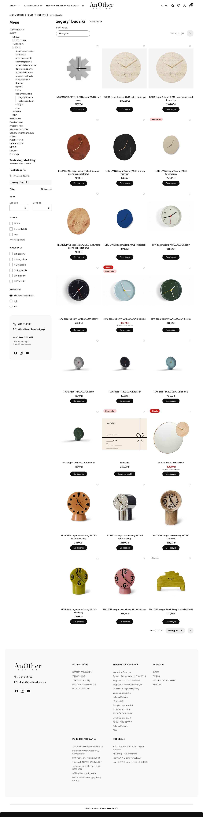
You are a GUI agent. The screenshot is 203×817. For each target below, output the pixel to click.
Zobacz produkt (125, 474)
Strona (173, 33)
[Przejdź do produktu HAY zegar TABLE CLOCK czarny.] (124, 363)
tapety (18, 86)
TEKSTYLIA (17, 44)
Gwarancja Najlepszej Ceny (126, 688)
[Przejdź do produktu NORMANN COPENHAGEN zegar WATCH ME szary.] (78, 68)
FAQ (115, 730)
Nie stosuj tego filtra (24, 295)
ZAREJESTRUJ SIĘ (81, 680)
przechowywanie (23, 58)
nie (15, 306)
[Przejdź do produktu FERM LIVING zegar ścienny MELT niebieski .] (124, 216)
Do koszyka (79, 109)
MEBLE (15, 36)
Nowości (14, 150)
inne (17, 108)
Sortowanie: (62, 27)
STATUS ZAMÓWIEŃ (82, 672)
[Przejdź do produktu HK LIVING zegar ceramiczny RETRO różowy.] (124, 581)
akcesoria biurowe (24, 72)
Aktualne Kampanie (19, 129)
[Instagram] (21, 353)
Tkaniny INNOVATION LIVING (86, 762)
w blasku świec (22, 79)
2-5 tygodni (19, 275)
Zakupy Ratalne (120, 697)
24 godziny (19, 253)
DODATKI (41, 15)
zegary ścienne (26, 97)
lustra (18, 90)
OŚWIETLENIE (19, 40)
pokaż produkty (26, 101)
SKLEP (30, 15)
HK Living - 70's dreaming (125, 753)
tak (15, 301)
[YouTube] (27, 353)
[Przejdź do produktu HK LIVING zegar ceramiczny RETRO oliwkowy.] (78, 581)
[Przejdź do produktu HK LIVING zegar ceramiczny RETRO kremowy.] (170, 507)
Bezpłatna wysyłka (122, 693)
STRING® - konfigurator (84, 773)
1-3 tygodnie (20, 264)
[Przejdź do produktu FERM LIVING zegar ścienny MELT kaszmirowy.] (170, 142)
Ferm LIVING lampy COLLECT (127, 757)
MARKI (13, 136)
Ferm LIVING (20, 229)
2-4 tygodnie (20, 270)
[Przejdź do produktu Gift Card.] (124, 434)
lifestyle (19, 104)
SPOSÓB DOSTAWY (122, 713)
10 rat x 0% (118, 701)
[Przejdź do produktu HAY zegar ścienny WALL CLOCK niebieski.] (124, 290)
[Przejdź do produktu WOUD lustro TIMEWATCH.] (170, 434)
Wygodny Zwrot (121, 672)
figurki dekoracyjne (24, 51)
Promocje (14, 154)
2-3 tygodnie (20, 259)
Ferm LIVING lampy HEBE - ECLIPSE (130, 762)
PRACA (156, 676)
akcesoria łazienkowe (25, 65)
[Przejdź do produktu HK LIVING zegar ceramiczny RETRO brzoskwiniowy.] (78, 507)
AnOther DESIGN (17, 15)
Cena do (37, 202)
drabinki (19, 83)
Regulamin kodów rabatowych (127, 684)
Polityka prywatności (123, 705)
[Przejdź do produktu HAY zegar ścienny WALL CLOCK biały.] (170, 216)
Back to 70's (15, 118)
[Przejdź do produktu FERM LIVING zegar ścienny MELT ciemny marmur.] (124, 142)
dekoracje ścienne (24, 68)
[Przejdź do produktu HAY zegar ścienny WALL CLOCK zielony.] (170, 290)
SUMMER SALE (17, 29)
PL (162, 5)
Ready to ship (16, 122)
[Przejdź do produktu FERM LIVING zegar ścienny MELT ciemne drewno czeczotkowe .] (78, 142)
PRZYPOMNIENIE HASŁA (84, 684)
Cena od (14, 202)
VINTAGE (16, 111)
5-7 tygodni (19, 281)
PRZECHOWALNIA (81, 688)
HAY (16, 234)
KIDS (14, 115)
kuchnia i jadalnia (23, 61)
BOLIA (17, 223)
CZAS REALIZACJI (121, 709)
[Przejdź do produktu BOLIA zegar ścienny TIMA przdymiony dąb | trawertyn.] (170, 68)
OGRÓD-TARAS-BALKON (22, 133)
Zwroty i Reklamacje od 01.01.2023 (129, 676)
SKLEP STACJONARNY (164, 680)
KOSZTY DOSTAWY (122, 722)
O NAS (156, 672)
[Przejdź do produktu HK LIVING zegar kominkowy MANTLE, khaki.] (170, 581)
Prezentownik (16, 125)
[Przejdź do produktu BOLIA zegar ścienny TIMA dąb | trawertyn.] (124, 68)
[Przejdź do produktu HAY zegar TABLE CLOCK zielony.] (78, 434)
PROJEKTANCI (16, 140)
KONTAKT (158, 684)
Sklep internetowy (100, 808)
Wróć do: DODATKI (21, 176)
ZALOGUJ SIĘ (78, 676)
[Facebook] (15, 353)
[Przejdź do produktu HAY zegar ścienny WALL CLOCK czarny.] (78, 290)
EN (166, 5)
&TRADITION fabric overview (86, 746)
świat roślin (20, 54)
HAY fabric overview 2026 (85, 757)
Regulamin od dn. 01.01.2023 (126, 680)
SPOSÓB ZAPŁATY (122, 717)
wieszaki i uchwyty (24, 76)
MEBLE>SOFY (16, 143)
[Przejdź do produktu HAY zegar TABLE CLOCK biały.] (78, 363)
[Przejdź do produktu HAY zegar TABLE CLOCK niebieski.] (170, 363)
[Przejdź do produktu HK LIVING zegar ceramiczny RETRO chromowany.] (124, 507)
